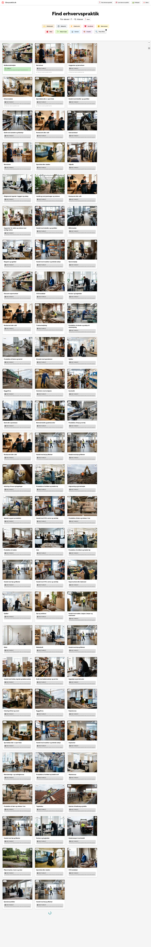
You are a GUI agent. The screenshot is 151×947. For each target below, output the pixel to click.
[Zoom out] (149, 45)
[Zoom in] (149, 42)
